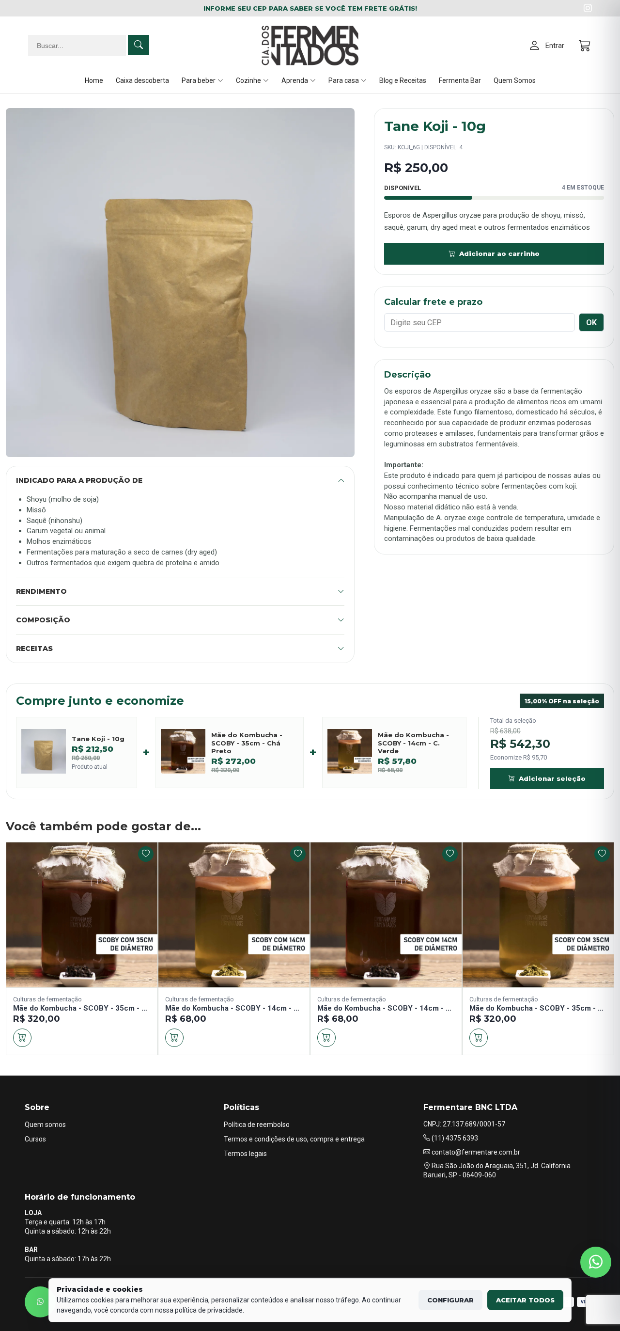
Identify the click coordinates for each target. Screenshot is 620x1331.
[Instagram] (588, 8)
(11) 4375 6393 (454, 1138)
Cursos (35, 1139)
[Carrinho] (585, 46)
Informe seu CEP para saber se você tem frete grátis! (310, 8)
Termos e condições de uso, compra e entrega (294, 1139)
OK (591, 322)
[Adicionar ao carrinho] (22, 1038)
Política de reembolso (257, 1124)
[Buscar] (138, 45)
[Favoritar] (146, 854)
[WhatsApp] (40, 1301)
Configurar (450, 1300)
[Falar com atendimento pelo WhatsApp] (595, 1262)
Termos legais (245, 1153)
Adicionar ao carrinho (499, 253)
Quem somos (45, 1124)
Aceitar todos (525, 1300)
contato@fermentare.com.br (475, 1152)
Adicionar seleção (552, 778)
